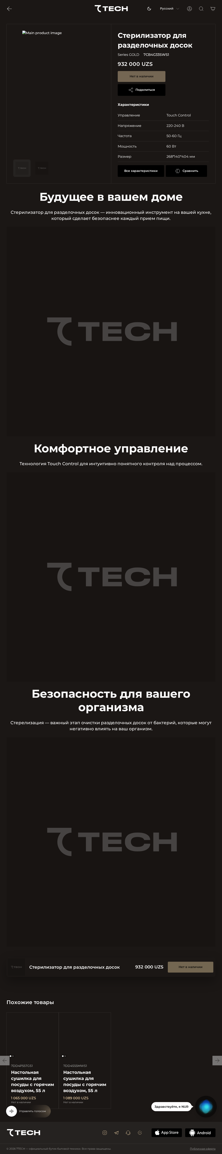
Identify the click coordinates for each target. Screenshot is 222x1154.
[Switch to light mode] (149, 8)
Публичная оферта (202, 1148)
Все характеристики (141, 171)
